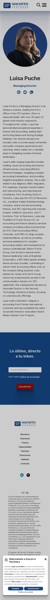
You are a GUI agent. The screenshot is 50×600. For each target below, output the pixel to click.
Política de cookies (25, 592)
